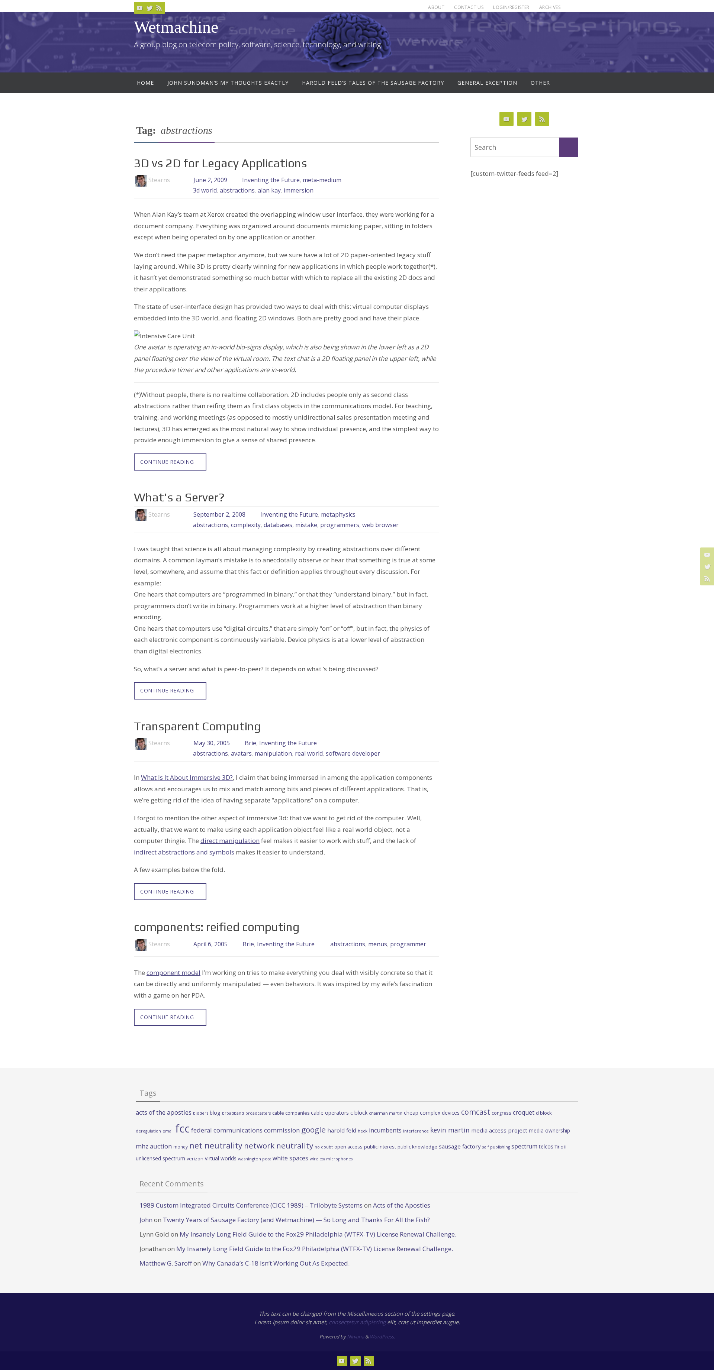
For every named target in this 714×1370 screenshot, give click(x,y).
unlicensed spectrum (160, 1158)
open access (348, 1146)
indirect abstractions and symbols (184, 852)
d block (544, 1112)
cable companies (290, 1113)
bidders (200, 1113)
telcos (546, 1146)
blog (215, 1112)
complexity (246, 525)
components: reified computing (216, 927)
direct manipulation (230, 840)
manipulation (273, 753)
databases (278, 525)
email (168, 1131)
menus (377, 944)
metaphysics (338, 514)
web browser (380, 525)
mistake (306, 525)
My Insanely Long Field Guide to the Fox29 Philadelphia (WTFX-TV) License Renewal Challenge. (318, 1234)
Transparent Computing (197, 726)
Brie (250, 743)
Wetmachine (176, 26)
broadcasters (258, 1113)
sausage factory (460, 1146)
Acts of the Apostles (401, 1205)
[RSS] (159, 8)
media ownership (549, 1130)
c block (358, 1112)
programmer (408, 944)
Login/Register (511, 7)
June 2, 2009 (210, 180)
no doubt (324, 1147)
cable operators (330, 1112)
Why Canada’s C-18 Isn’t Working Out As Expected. (276, 1263)
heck (362, 1131)
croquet (523, 1112)
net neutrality (215, 1145)
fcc (182, 1128)
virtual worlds (221, 1158)
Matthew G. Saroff (165, 1263)
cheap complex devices (432, 1112)
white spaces (290, 1158)
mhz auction (154, 1146)
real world (309, 753)
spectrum (524, 1146)
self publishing (496, 1147)
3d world (205, 190)
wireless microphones (331, 1158)
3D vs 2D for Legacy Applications (220, 163)
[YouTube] (140, 8)
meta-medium (322, 180)
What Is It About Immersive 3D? (187, 777)
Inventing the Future (271, 180)
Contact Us (468, 7)
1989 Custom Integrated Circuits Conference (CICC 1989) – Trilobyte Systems (251, 1205)
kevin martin (450, 1129)
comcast (475, 1112)
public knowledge (417, 1146)
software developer (353, 753)
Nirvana (355, 1336)
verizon (195, 1159)
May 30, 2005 (211, 743)
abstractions (237, 190)
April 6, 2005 (210, 944)
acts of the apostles (164, 1112)
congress (501, 1113)
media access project (499, 1130)
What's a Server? (179, 497)
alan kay (269, 190)
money (180, 1147)
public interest (380, 1146)
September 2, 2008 (219, 514)
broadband (233, 1113)
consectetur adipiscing (357, 1322)
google (313, 1129)
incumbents (385, 1130)
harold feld (341, 1130)
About (436, 7)
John (145, 1219)
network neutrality (278, 1145)
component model (173, 972)
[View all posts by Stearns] (176, 180)
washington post (254, 1158)
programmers (339, 525)
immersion (298, 190)
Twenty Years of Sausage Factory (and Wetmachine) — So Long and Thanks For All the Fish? (296, 1219)
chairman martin (385, 1113)
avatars (241, 753)
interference (416, 1131)
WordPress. (382, 1336)
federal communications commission (245, 1130)
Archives (549, 7)
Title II (560, 1147)
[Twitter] (149, 8)
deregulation (148, 1131)
